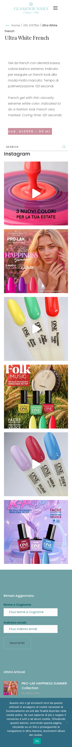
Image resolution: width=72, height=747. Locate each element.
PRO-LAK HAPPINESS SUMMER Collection (44, 685)
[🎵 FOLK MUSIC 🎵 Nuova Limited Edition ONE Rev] (36, 329)
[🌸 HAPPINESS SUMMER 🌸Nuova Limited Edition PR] (36, 193)
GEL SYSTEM (31, 25)
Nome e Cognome (17, 605)
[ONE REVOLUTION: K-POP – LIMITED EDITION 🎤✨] (36, 532)
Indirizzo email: (15, 623)
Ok (37, 741)
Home (15, 25)
